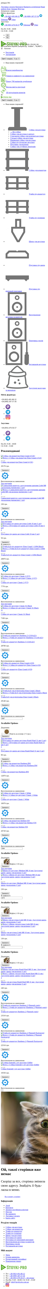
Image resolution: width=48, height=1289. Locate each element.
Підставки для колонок (19, 144)
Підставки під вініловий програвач (19, 1240)
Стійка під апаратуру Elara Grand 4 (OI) (16, 669)
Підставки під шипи (37, 265)
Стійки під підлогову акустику (22, 142)
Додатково (5, 728)
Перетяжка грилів (36, 341)
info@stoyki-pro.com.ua (20, 1282)
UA (8, 35)
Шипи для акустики (37, 242)
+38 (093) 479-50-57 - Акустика (21, 1278)
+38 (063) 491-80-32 (17, 1274)
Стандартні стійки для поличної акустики (27, 136)
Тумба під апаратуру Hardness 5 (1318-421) (18, 642)
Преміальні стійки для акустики (23, 140)
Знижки (14, 9)
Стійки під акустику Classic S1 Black (15, 614)
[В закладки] (2, 460)
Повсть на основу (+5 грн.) (20, 734)
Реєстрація (10, 52)
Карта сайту (10, 1218)
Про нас (9, 1212)
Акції (8, 1205)
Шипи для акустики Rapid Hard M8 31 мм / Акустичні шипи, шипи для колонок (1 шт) (22, 983)
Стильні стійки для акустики (21, 138)
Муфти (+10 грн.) (16, 864)
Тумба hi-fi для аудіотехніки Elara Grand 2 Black (19, 697)
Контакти (19, 7)
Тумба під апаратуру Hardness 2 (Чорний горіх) (19, 1012)
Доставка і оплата (8, 7)
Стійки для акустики (37, 130)
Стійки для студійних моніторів (23, 147)
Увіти (8, 1255)
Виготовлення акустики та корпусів (20, 1242)
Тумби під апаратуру (37, 194)
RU (8, 38)
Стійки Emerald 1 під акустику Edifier (16, 1069)
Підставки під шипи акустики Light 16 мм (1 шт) (20, 534)
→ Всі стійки (15, 132)
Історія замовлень (13, 1257)
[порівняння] (4, 460)
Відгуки (21, 9)
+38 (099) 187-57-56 (17, 1276)
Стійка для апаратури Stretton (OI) (14, 827)
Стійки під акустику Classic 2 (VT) (14, 582)
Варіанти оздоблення (32, 7)
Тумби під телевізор (37, 218)
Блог (9, 9)
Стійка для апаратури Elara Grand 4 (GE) (17, 462)
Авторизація (10, 55)
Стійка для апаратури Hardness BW (15, 772)
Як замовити (11, 1214)
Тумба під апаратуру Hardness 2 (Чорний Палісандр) (21, 1041)
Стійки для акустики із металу (22, 134)
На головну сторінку (12, 1197)
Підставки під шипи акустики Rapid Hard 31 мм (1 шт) (22, 751)
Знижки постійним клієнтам (17, 1210)
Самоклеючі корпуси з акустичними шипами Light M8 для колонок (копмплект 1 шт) (22, 499)
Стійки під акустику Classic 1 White (15, 799)
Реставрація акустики (37, 364)
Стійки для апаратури (37, 170)
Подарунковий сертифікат (16, 1259)
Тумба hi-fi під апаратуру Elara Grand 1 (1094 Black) (21, 555)
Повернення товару (13, 1261)
